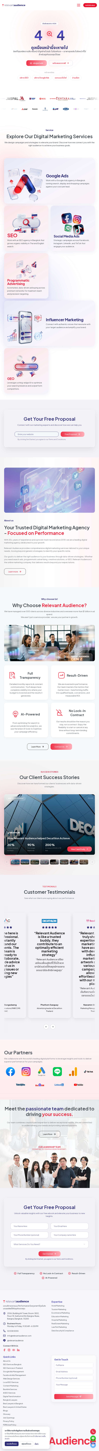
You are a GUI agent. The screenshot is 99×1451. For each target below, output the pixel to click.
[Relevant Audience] (13, 5)
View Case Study (78, 849)
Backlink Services (10, 1389)
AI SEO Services (9, 1393)
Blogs (5, 1411)
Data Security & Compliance (63, 1331)
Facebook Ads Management (14, 1375)
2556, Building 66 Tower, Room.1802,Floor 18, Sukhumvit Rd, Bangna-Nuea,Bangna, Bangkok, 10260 (23, 1316)
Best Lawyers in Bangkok (13, 1403)
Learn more (17, 572)
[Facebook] (4, 1350)
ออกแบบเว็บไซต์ (61, 77)
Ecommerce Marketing (61, 1313)
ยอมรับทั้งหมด (12, 1444)
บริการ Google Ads (41, 77)
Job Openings (9, 1418)
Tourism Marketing (59, 1309)
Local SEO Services (11, 1382)
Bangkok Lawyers (10, 1400)
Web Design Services (11, 1379)
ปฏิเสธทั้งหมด (26, 1444)
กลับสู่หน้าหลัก (38, 63)
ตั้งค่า (37, 1444)
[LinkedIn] (18, 1350)
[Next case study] (92, 862)
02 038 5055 (13, 1331)
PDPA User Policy (9, 1425)
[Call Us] (93, 1431)
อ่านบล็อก (75, 77)
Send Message (72, 1397)
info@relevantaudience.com (19, 1336)
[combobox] (49, 1244)
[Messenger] (93, 1445)
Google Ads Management (13, 1372)
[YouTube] (13, 1350)
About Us (6, 1361)
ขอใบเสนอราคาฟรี (59, 63)
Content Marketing (10, 1386)
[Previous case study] (6, 862)
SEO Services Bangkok (12, 1364)
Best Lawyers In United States (15, 1407)
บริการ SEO (24, 77)
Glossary (6, 1414)
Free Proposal (71, 434)
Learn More (39, 747)
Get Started (48, 1254)
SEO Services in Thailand (13, 1368)
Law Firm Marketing (59, 1327)
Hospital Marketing (59, 1320)
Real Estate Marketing (60, 1324)
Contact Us (59, 746)
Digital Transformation (12, 1396)
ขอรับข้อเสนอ (90, 5)
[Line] (93, 1438)
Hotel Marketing (58, 1306)
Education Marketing (60, 1316)
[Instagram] (9, 1350)
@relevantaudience (15, 1340)
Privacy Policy (8, 1421)
